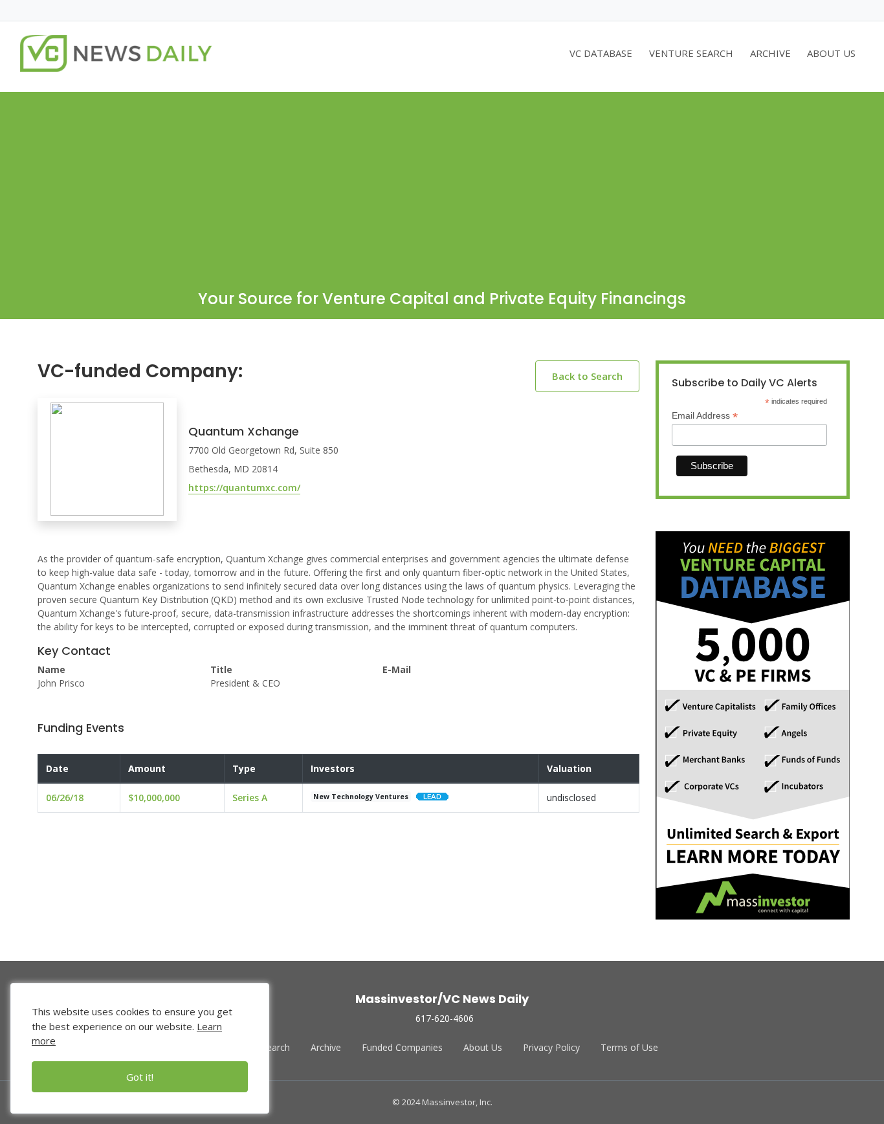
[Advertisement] (442, 182)
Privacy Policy (551, 1047)
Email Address (705, 416)
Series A (249, 797)
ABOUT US (831, 53)
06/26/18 (64, 797)
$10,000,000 (154, 797)
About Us (482, 1047)
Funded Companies (402, 1047)
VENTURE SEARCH (691, 53)
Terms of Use (629, 1047)
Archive (326, 1047)
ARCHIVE (770, 53)
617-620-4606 (444, 1018)
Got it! (139, 1076)
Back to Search (587, 375)
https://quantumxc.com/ (244, 487)
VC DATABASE (600, 53)
